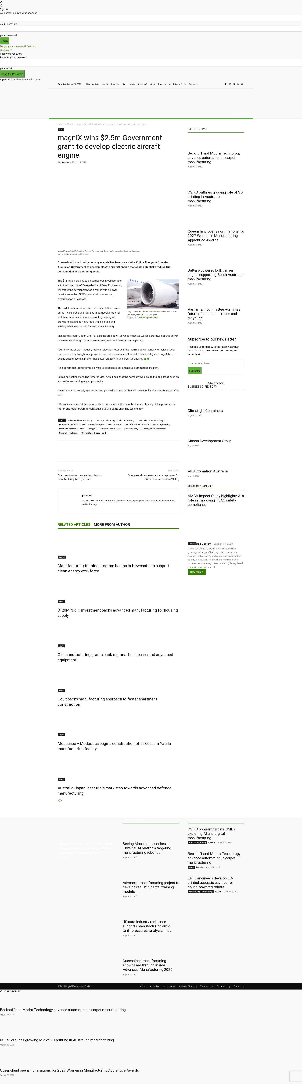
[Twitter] (242, 84)
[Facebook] (225, 84)
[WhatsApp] (123, 170)
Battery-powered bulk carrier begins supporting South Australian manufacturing (216, 274)
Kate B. (211, 842)
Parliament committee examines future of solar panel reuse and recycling (214, 313)
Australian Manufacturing (150, 420)
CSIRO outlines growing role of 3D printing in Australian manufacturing (215, 196)
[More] (131, 170)
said (146, 358)
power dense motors (110, 428)
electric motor (115, 424)
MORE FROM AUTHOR (112, 524)
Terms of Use (207, 986)
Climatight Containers (205, 411)
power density (131, 428)
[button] (240, 114)
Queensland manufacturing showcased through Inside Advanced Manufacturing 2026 (147, 965)
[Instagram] (230, 84)
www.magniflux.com (148, 317)
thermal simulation (68, 433)
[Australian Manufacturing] (83, 98)
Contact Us (238, 986)
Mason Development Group (210, 441)
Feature (192, 543)
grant (82, 428)
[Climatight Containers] (216, 400)
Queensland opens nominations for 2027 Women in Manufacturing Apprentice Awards (216, 235)
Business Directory (202, 386)
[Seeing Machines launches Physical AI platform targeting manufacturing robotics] (151, 833)
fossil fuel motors (67, 428)
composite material (68, 424)
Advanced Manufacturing (80, 420)
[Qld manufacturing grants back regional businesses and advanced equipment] (118, 634)
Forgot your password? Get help (18, 46)
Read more (195, 572)
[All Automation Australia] (216, 461)
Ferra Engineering (161, 424)
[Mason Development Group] (216, 430)
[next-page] (61, 800)
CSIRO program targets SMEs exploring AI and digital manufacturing (211, 833)
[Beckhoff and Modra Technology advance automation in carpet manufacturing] (216, 143)
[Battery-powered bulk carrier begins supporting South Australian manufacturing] (216, 260)
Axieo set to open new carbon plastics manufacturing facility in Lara (80, 477)
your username (8, 23)
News (70, 124)
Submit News (168, 986)
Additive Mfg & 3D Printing (201, 891)
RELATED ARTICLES (74, 524)
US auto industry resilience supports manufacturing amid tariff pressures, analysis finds (147, 926)
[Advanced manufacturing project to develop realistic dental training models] (151, 872)
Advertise (154, 986)
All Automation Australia (208, 471)
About (143, 986)
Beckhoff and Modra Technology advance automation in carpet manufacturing (214, 157)
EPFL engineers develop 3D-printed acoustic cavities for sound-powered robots (210, 882)
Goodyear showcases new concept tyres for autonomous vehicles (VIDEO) (153, 477)
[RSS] (238, 84)
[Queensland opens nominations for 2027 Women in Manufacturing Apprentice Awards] (216, 221)
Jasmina (65, 162)
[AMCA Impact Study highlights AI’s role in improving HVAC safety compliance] (216, 523)
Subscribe (194, 370)
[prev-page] (59, 800)
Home (61, 124)
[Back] (1, 5)
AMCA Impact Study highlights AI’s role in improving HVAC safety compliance (216, 500)
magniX (93, 428)
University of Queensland (93, 433)
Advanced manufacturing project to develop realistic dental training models (151, 887)
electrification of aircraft (137, 424)
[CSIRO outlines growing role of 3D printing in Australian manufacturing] (216, 182)
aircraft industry (127, 420)
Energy (62, 557)
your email (6, 68)
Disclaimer (6, 49)
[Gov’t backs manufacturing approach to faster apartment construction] (118, 679)
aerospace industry (105, 420)
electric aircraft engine (93, 424)
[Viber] (115, 170)
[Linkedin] (234, 84)
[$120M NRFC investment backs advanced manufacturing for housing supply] (118, 590)
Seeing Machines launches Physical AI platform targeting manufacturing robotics (147, 848)
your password (8, 35)
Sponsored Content (199, 543)
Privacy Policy (223, 986)
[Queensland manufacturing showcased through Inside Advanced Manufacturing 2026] (151, 950)
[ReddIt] (106, 170)
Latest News (197, 129)
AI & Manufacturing (197, 842)
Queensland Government (154, 428)
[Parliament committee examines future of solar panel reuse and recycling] (216, 299)
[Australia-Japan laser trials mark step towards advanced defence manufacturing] (118, 768)
